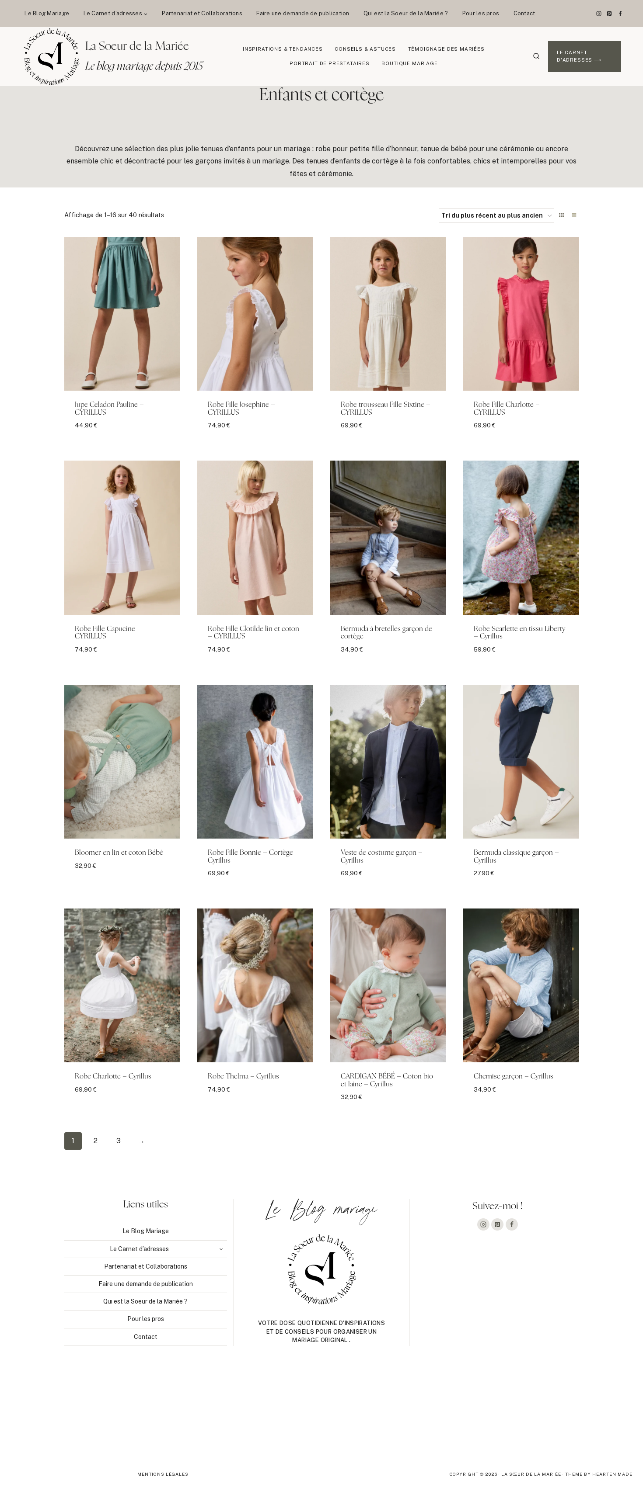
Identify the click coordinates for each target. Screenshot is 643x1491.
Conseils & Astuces (365, 49)
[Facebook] (620, 13)
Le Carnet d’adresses (139, 1248)
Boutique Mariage (409, 63)
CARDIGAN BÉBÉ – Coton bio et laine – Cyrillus (387, 1080)
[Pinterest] (609, 13)
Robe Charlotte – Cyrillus (113, 1076)
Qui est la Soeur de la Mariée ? (405, 13)
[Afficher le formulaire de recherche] (536, 56)
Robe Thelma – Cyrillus (243, 1076)
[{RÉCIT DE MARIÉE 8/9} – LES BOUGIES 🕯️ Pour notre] (192, 1415)
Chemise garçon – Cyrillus (513, 1076)
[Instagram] (599, 13)
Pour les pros (480, 13)
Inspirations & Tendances (283, 49)
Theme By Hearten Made (599, 1474)
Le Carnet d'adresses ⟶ (579, 56)
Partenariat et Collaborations (202, 13)
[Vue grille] (561, 215)
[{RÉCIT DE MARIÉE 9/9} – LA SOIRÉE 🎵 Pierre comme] (64, 1415)
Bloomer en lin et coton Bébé (119, 852)
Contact (524, 13)
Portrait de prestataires (330, 63)
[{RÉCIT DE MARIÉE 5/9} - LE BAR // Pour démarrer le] (579, 1415)
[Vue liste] (574, 215)
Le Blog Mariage (46, 13)
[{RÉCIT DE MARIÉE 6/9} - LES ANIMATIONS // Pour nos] (450, 1415)
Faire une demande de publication (302, 13)
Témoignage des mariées (446, 49)
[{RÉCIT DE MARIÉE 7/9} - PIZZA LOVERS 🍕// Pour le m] (321, 1415)
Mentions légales (163, 1474)
